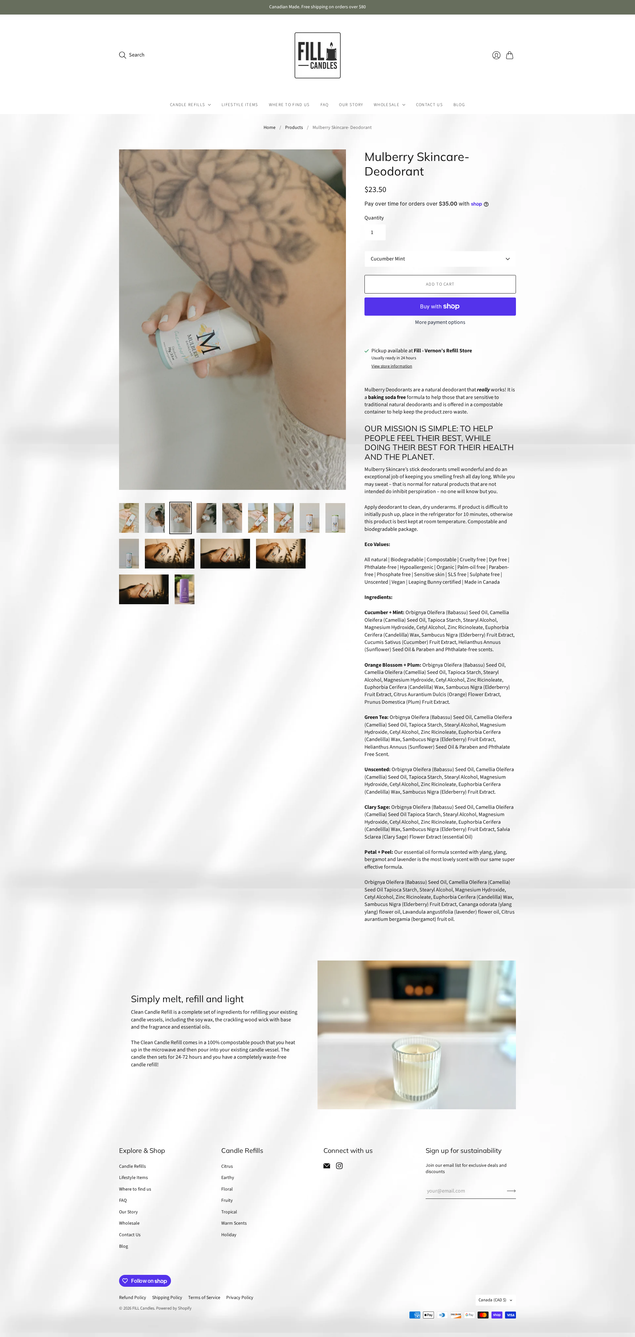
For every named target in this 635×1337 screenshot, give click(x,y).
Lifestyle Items (240, 105)
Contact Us (429, 105)
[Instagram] (339, 1167)
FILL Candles (143, 1308)
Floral (227, 1189)
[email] (326, 1167)
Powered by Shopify (173, 1308)
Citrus (227, 1166)
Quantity (374, 217)
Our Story (351, 105)
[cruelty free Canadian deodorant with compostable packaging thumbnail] (206, 518)
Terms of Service (204, 1297)
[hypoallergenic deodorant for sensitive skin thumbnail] (180, 518)
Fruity (227, 1200)
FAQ (324, 105)
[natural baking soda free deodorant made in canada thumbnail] (335, 518)
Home (269, 128)
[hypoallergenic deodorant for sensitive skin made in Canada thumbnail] (309, 518)
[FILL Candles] (317, 55)
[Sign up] (511, 1191)
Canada (492, 1300)
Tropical (229, 1212)
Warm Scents (234, 1223)
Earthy (227, 1177)
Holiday (228, 1235)
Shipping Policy (167, 1297)
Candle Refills (187, 105)
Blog (459, 105)
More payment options (440, 322)
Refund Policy (132, 1297)
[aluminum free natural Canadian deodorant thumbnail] (129, 554)
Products (294, 128)
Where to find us (289, 105)
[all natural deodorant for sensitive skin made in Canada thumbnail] (258, 518)
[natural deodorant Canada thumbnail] (129, 518)
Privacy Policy (239, 1297)
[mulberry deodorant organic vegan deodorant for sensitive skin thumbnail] (155, 518)
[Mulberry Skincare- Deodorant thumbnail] (169, 554)
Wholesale (387, 105)
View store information (391, 366)
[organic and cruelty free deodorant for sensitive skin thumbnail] (284, 518)
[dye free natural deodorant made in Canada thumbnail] (232, 518)
